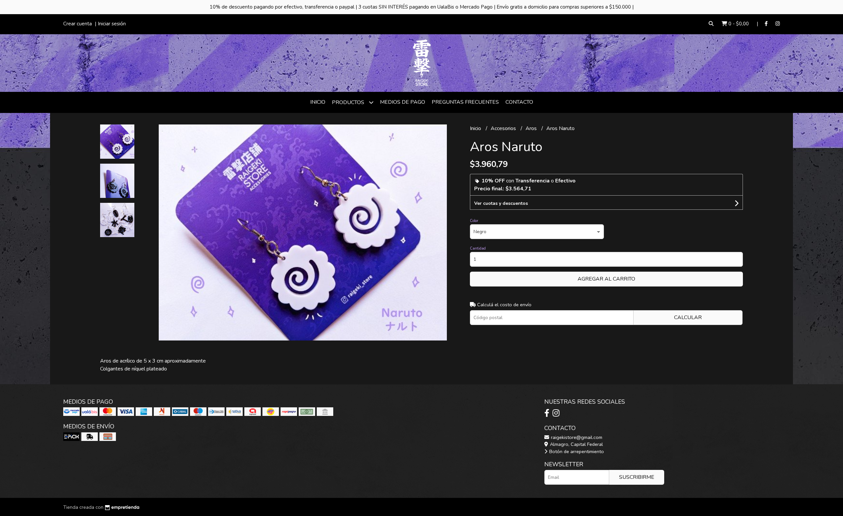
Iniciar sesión (112, 23)
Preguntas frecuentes (465, 102)
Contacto (519, 102)
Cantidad (478, 248)
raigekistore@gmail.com (576, 437)
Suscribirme (636, 477)
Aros (532, 128)
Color (474, 220)
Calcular (688, 317)
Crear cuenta (77, 23)
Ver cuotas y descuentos (501, 203)
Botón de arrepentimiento (576, 451)
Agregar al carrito (606, 279)
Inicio (317, 102)
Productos (349, 102)
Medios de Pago (402, 102)
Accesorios (504, 128)
